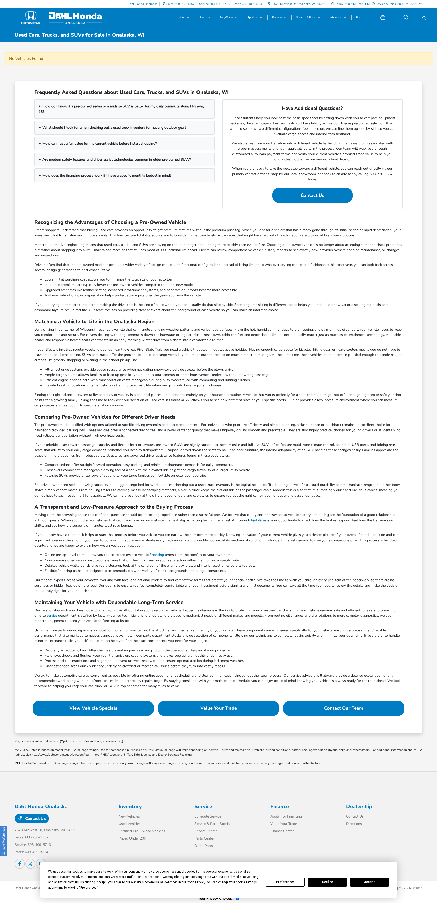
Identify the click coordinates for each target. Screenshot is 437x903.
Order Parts (203, 845)
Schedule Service (207, 816)
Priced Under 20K (132, 838)
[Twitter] (30, 864)
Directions (354, 823)
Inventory (130, 806)
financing (157, 554)
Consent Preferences (4, 841)
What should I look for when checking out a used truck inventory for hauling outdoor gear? (114, 127)
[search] (424, 18)
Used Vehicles (130, 823)
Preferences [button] (88, 887)
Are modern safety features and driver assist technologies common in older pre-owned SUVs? (116, 159)
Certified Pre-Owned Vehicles (142, 831)
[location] (269, 4)
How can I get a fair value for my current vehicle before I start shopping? (99, 143)
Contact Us (312, 195)
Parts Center (204, 838)
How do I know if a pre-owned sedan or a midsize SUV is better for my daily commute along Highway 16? (121, 109)
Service (203, 806)
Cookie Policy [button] (196, 882)
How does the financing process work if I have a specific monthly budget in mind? (106, 175)
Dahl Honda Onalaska (30, 888)
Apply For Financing (286, 816)
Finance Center (282, 831)
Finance (279, 806)
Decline (327, 882)
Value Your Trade (218, 708)
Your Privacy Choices (215, 898)
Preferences (285, 882)
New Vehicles (129, 816)
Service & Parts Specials (213, 823)
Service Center (205, 831)
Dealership (359, 806)
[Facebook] (20, 864)
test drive (258, 520)
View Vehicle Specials (93, 708)
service (52, 615)
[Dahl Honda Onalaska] (58, 17)
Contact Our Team (343, 708)
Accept (369, 882)
